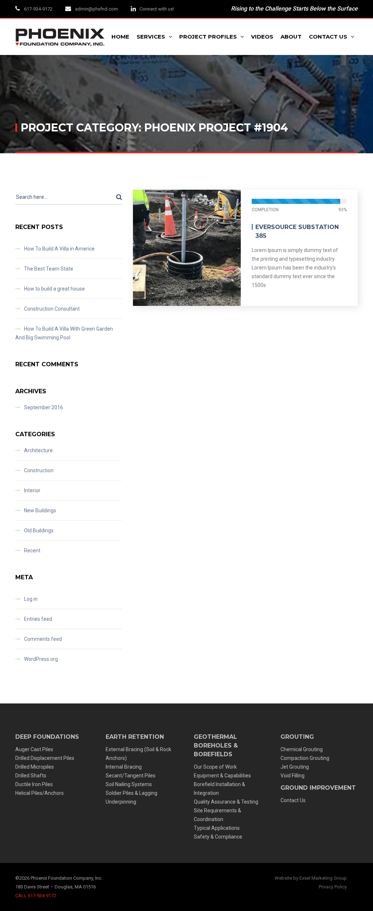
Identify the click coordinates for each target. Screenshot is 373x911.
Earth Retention (135, 736)
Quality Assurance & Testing (226, 802)
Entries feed (38, 619)
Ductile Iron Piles (34, 784)
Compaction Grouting (304, 758)
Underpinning (121, 802)
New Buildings (40, 510)
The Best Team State (48, 269)
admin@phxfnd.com (96, 9)
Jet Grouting (294, 767)
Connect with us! (157, 9)
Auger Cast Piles (34, 749)
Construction (39, 470)
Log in (31, 599)
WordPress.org (41, 659)
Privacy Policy (333, 887)
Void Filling (292, 775)
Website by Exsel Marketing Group (311, 878)
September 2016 (43, 407)
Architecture (38, 450)
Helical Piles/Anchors (39, 793)
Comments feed (43, 639)
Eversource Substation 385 (297, 231)
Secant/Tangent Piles (131, 775)
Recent (32, 550)
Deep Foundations (47, 736)
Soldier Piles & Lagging (131, 793)
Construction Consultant (52, 309)
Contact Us (293, 800)
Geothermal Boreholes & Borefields (216, 745)
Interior (32, 490)
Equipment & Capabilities (222, 775)
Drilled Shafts (30, 775)
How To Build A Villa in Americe (59, 249)
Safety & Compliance (218, 837)
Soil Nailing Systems (129, 784)
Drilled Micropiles (34, 767)
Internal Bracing (124, 767)
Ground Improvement (318, 787)
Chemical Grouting (301, 749)
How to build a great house (54, 289)
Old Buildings (39, 530)
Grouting (297, 736)
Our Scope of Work (215, 767)
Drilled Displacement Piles (44, 758)
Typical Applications (217, 828)
